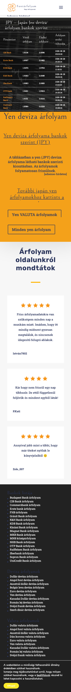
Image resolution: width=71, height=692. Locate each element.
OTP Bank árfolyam (22, 546)
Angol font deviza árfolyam (27, 580)
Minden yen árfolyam (31, 229)
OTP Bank (7, 91)
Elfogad (11, 685)
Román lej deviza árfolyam (26, 602)
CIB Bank (7, 52)
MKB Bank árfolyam (22, 534)
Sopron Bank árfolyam (24, 557)
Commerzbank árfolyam (25, 505)
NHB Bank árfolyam (22, 542)
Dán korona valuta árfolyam (27, 636)
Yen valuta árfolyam (22, 644)
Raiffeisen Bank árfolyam (26, 549)
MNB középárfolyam (23, 538)
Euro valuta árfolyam (23, 640)
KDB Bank (7, 68)
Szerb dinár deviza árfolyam (27, 610)
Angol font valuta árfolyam (27, 629)
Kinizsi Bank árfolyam (24, 527)
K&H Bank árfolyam (22, 520)
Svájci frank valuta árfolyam (27, 655)
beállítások (43, 675)
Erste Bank (8, 60)
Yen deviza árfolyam (22, 595)
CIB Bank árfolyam (22, 501)
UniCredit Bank (7, 106)
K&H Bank (7, 75)
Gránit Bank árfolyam (23, 516)
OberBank (7, 83)
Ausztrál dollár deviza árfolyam (29, 584)
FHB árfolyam (18, 512)
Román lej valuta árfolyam (26, 651)
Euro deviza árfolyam (23, 591)
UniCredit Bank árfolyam (25, 560)
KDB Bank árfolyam (22, 523)
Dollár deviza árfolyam (24, 576)
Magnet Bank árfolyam (24, 531)
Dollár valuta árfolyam (24, 625)
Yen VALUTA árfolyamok (34, 214)
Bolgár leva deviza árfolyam (27, 587)
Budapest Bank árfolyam (25, 497)
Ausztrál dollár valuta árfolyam (29, 633)
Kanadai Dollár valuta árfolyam (29, 648)
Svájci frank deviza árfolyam (27, 606)
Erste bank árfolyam (22, 509)
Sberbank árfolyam (22, 553)
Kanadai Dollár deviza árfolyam (29, 598)
